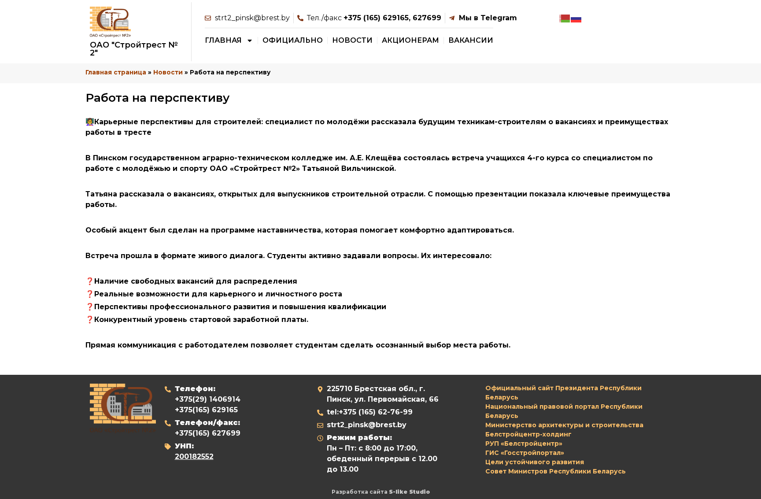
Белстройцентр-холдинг (528, 434)
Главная (223, 40)
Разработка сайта (381, 491)
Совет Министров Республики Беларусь (555, 471)
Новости (352, 40)
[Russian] (576, 18)
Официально (292, 40)
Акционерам (410, 40)
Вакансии (470, 40)
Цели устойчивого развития (534, 462)
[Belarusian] (565, 18)
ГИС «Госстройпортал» (524, 453)
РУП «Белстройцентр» (523, 443)
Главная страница (115, 72)
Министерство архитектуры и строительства (564, 425)
